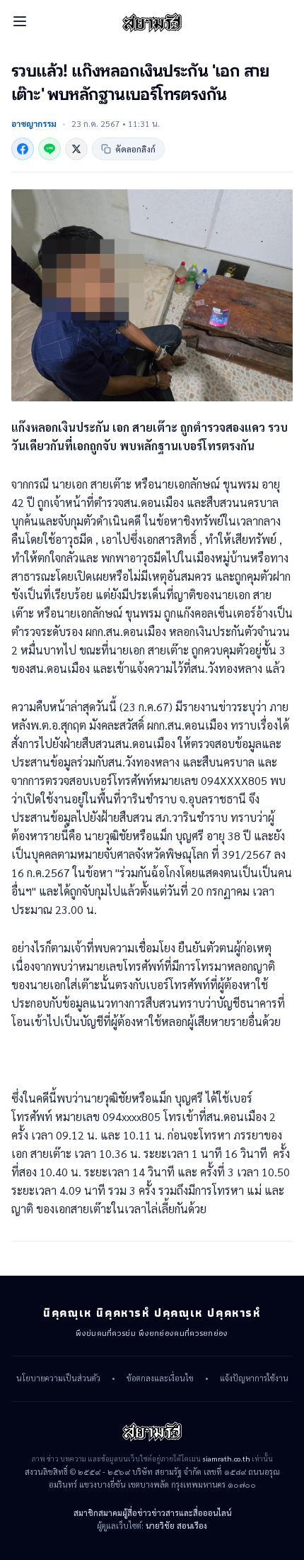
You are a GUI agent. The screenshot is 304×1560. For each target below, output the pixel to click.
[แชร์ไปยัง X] (76, 149)
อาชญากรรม (34, 123)
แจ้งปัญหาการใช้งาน (254, 1378)
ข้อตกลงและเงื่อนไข (160, 1378)
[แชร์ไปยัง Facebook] (22, 149)
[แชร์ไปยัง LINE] (49, 149)
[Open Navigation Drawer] (20, 21)
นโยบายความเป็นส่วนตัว (58, 1378)
